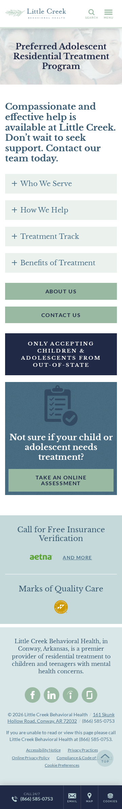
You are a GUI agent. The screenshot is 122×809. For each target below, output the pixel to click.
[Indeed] (70, 695)
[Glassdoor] (89, 695)
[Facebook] (32, 695)
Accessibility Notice (43, 749)
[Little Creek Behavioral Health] (35, 13)
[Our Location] (89, 797)
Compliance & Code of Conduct (84, 757)
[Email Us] (72, 797)
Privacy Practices (83, 749)
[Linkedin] (51, 695)
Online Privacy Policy (30, 757)
